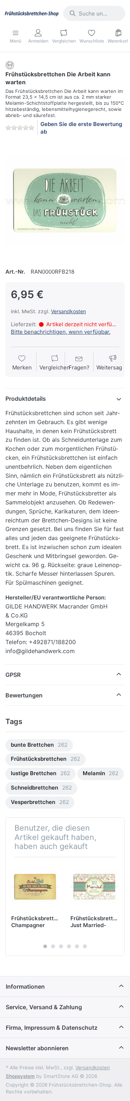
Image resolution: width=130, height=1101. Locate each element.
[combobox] (94, 13)
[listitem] (65, 200)
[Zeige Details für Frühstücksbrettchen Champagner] (35, 887)
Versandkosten (68, 311)
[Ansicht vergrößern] (65, 200)
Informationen (25, 986)
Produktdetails (25, 398)
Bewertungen (24, 695)
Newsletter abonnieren (37, 1048)
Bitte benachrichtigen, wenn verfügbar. (60, 331)
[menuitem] (39, 745)
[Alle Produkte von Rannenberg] (9, 64)
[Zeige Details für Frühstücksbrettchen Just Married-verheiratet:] (94, 887)
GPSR (13, 674)
